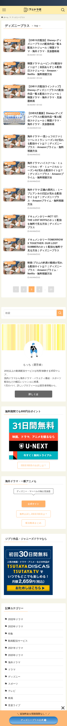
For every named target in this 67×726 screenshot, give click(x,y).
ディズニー (14, 676)
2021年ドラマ (15, 647)
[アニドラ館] (33, 10)
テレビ (11, 690)
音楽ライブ (14, 705)
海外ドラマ (14, 662)
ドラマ (11, 669)
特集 (10, 633)
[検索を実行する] (60, 313)
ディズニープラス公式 (32, 720)
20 (51, 289)
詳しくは (33, 394)
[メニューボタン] (4, 10)
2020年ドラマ (15, 655)
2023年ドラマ (15, 626)
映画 (10, 698)
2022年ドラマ (15, 619)
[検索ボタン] (63, 10)
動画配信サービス (18, 640)
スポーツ (13, 683)
